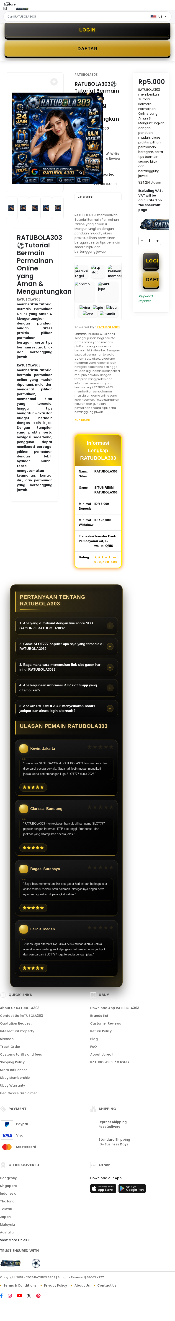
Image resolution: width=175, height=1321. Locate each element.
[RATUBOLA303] (22, 8)
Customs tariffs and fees (21, 1054)
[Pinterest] (40, 1296)
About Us (82, 1285)
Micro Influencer (13, 1070)
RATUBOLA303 (29, 299)
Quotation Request (16, 1023)
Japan (5, 1217)
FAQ (93, 1046)
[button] (54, 82)
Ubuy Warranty (12, 1085)
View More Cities (14, 1240)
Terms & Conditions (19, 1285)
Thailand (7, 1201)
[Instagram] (12, 1296)
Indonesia (8, 1193)
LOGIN (87, 29)
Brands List (99, 1015)
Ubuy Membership (15, 1077)
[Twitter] (31, 1296)
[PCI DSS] (10, 1263)
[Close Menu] (5, 10)
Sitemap (7, 1039)
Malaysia (7, 1224)
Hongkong (8, 1178)
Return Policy (101, 1031)
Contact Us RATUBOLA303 (21, 1015)
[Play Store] (132, 1190)
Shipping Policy (12, 1062)
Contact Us (106, 1285)
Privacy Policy (55, 1285)
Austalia (7, 1232)
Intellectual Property (17, 1031)
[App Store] (104, 1190)
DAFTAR (87, 48)
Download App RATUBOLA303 (114, 1008)
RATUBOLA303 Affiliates (109, 1062)
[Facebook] (3, 1296)
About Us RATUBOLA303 (19, 1008)
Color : (85, 197)
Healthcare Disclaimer (18, 1093)
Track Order (10, 1046)
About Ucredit (101, 1054)
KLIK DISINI (82, 420)
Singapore (8, 1185)
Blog (94, 1039)
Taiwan (6, 1209)
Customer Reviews (105, 1023)
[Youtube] (21, 1296)
